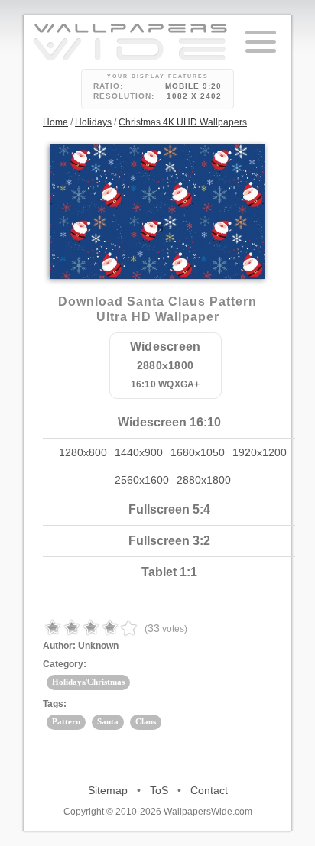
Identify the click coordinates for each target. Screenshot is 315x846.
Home (55, 122)
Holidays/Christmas (88, 681)
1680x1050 (197, 452)
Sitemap (108, 790)
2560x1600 (142, 480)
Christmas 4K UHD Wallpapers (183, 122)
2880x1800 (204, 480)
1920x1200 (259, 452)
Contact (209, 790)
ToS (159, 790)
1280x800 (83, 452)
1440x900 (139, 452)
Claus (145, 721)
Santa (108, 721)
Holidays (93, 122)
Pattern (66, 721)
